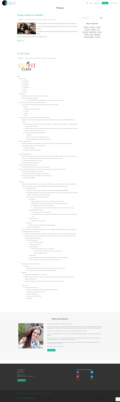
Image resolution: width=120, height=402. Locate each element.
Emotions (85, 32)
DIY (98, 30)
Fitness (45, 19)
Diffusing (93, 30)
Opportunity (97, 3)
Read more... (20, 41)
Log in (101, 398)
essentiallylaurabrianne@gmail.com (27, 376)
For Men (86, 34)
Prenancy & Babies (89, 37)
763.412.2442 (23, 374)
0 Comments (53, 19)
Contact (52, 350)
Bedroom (86, 27)
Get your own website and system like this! (25, 398)
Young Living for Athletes (30, 15)
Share (21, 19)
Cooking (98, 27)
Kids (91, 34)
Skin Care (97, 37)
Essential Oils (92, 32)
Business (92, 27)
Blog (91, 3)
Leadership (97, 34)
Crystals (87, 30)
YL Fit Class (23, 53)
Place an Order (114, 3)
